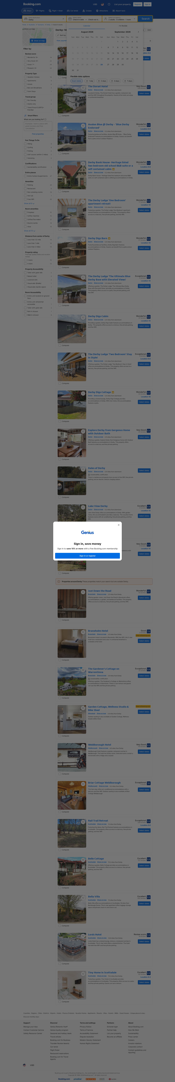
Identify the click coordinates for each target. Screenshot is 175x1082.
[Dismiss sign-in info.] (119, 525)
